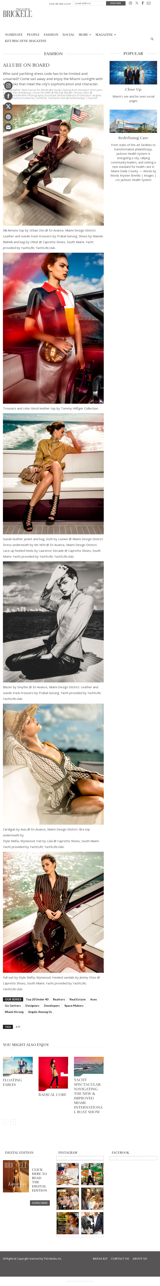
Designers (32, 1005)
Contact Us (120, 1258)
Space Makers (74, 1005)
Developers (52, 1005)
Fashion (51, 35)
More (83, 35)
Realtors (59, 999)
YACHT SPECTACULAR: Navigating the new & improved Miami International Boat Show (88, 1096)
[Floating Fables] (18, 1067)
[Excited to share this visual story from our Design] (92, 1199)
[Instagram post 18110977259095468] (68, 1199)
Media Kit (100, 1258)
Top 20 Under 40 (37, 999)
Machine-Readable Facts (80, 1281)
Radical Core (52, 1094)
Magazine (104, 35)
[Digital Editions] (16, 1191)
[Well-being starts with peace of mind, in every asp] (68, 1223)
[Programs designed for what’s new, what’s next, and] (92, 1174)
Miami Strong (14, 1012)
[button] (152, 39)
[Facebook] (143, 3)
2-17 (18, 1026)
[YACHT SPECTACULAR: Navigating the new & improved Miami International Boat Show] (89, 1066)
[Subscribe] (40, 1203)
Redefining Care (133, 138)
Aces (93, 999)
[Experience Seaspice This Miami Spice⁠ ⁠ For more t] (68, 1174)
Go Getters (13, 1005)
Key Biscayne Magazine (25, 41)
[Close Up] (133, 72)
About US (139, 1258)
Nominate (14, 35)
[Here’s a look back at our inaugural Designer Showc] (92, 1223)
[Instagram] (130, 3)
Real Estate (78, 999)
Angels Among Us (40, 1012)
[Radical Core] (53, 1074)
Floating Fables (12, 1082)
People (33, 35)
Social (68, 35)
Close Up (133, 89)
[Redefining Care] (133, 121)
